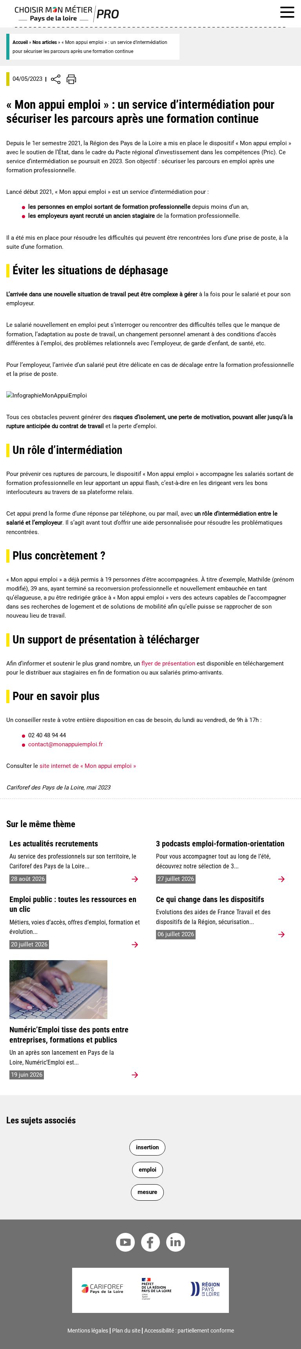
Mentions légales (87, 1330)
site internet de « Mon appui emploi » (88, 765)
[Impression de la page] (71, 79)
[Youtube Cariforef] (125, 1243)
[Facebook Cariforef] (150, 1243)
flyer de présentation (168, 663)
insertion (147, 1147)
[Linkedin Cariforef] (175, 1243)
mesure (147, 1192)
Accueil (20, 42)
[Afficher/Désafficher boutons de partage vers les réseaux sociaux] (55, 79)
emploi (147, 1169)
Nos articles (45, 42)
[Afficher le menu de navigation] (287, 13)
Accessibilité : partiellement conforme (189, 1330)
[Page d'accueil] (67, 20)
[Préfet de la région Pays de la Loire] (156, 1297)
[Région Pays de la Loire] (204, 1294)
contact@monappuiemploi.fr (65, 744)
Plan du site (126, 1330)
